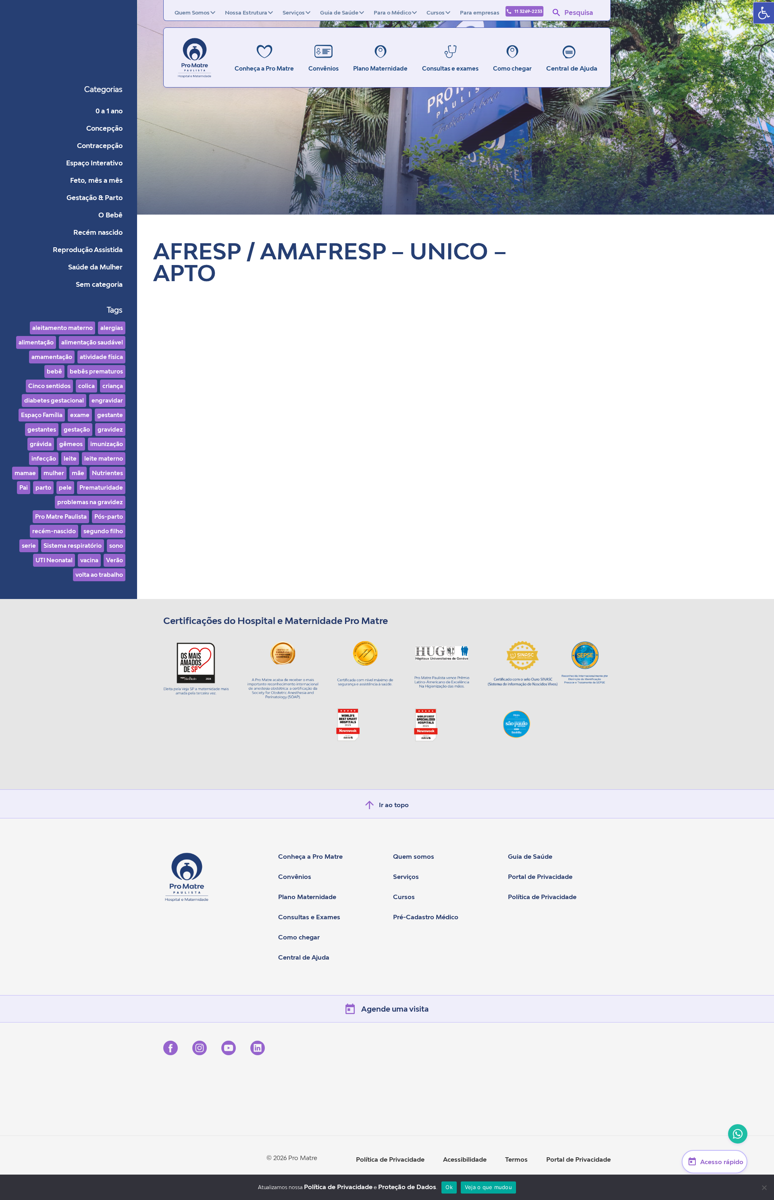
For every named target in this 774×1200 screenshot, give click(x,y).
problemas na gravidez (90, 502)
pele (65, 487)
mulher (54, 473)
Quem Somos (192, 12)
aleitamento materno (62, 327)
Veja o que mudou (488, 1187)
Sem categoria (99, 284)
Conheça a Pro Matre (310, 856)
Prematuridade (101, 487)
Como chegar (299, 937)
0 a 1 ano (109, 111)
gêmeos (71, 443)
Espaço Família (41, 414)
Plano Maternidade (307, 896)
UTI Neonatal (54, 560)
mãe (78, 473)
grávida (41, 443)
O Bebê (110, 215)
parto (43, 487)
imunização (106, 443)
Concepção (104, 128)
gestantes (41, 429)
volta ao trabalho (99, 574)
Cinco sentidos (49, 385)
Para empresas (479, 12)
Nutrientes (107, 473)
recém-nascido (54, 531)
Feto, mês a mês (96, 180)
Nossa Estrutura (246, 12)
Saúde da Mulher (95, 267)
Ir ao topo (394, 804)
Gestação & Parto (95, 198)
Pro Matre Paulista (61, 516)
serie (29, 545)
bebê (54, 371)
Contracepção (100, 146)
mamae (25, 473)
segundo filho (103, 531)
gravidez (110, 429)
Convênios (294, 876)
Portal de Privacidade (540, 876)
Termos (516, 1159)
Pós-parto (108, 516)
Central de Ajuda (571, 68)
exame (79, 414)
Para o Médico (392, 12)
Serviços (294, 12)
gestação (77, 429)
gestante (110, 414)
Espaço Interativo (94, 163)
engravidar (107, 400)
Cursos (436, 12)
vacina (89, 560)
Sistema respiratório (73, 545)
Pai (23, 487)
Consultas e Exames (309, 916)
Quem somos (413, 856)
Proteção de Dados (407, 1186)
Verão (114, 560)
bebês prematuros (96, 371)
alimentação (36, 342)
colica (86, 385)
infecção (43, 458)
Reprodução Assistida (88, 250)
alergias (111, 327)
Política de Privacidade (542, 896)
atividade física (101, 356)
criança (112, 385)
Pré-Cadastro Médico (425, 916)
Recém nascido (98, 232)
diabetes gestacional (54, 400)
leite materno (103, 458)
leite (70, 458)
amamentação (51, 356)
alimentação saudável (92, 342)
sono (116, 545)
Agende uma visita (395, 1008)
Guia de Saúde (339, 12)
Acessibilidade (465, 1159)
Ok (449, 1187)
